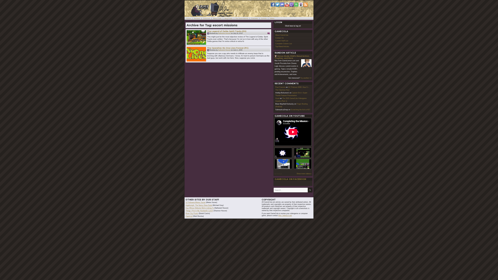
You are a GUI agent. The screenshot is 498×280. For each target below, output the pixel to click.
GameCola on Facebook (290, 179)
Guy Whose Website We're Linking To (200, 208)
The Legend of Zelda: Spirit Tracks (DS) (226, 31)
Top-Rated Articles (282, 46)
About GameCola (281, 35)
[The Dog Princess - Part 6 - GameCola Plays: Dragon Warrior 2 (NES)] (303, 164)
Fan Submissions (242, 18)
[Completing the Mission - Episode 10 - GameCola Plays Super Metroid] (283, 153)
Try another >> (306, 78)
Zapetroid (189, 216)
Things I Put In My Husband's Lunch (199, 211)
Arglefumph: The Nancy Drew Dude (199, 205)
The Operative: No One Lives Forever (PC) (227, 48)
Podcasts (254, 18)
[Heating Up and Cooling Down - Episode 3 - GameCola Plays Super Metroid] (303, 153)
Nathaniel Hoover (224, 33)
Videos (272, 18)
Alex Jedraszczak (285, 215)
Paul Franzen (280, 87)
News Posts (217, 18)
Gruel (277, 98)
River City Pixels (192, 213)
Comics (264, 18)
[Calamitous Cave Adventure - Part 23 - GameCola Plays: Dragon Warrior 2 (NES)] (283, 164)
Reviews (197, 18)
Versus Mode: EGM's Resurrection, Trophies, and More (292, 57)
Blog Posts (228, 18)
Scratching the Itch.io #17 (300, 110)
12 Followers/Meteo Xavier (196, 202)
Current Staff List (281, 41)
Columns (206, 18)
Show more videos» (304, 174)
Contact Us (279, 38)
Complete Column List (283, 44)
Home (188, 18)
